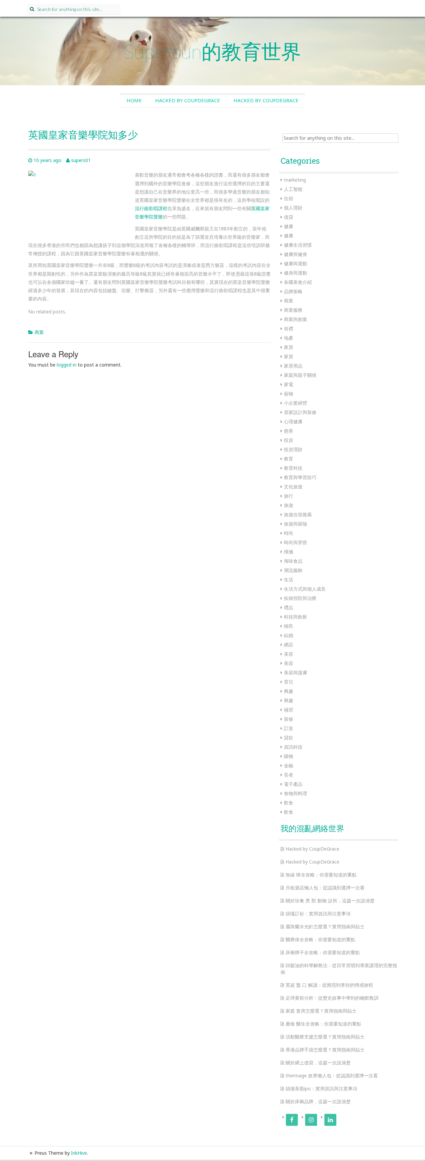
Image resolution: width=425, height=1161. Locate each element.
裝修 (288, 719)
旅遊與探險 (295, 524)
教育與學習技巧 (300, 477)
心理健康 (293, 421)
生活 (288, 579)
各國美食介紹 (298, 282)
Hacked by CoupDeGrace (187, 100)
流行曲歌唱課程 (151, 208)
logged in (66, 365)
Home (134, 100)
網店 (288, 644)
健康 (288, 226)
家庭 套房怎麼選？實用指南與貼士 (321, 1011)
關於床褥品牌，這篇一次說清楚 (318, 1101)
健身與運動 (295, 273)
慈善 (288, 431)
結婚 (288, 635)
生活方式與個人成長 (305, 589)
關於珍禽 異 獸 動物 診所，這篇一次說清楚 (330, 900)
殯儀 (288, 551)
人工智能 (293, 189)
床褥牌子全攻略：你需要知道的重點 (323, 952)
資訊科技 (293, 747)
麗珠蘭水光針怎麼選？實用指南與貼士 (325, 926)
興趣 (288, 691)
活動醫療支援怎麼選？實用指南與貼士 (325, 1037)
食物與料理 (295, 793)
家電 (288, 384)
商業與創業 (295, 319)
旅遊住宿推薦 (298, 514)
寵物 (288, 393)
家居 (288, 347)
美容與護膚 (295, 672)
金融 (288, 765)
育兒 (288, 682)
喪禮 (288, 328)
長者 (288, 775)
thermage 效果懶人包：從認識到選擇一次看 (332, 1075)
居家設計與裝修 (300, 412)
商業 (39, 332)
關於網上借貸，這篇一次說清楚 (318, 1062)
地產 (288, 338)
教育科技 (293, 468)
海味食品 (293, 561)
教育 (288, 459)
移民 (288, 626)
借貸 (288, 217)
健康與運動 (295, 263)
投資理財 (293, 449)
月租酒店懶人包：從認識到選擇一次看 (325, 887)
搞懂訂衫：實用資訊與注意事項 (318, 913)
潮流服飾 (293, 570)
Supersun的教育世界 (212, 51)
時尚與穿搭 (295, 542)
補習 (288, 709)
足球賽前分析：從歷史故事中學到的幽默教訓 (332, 998)
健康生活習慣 (298, 245)
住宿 (288, 198)
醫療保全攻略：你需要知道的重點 (320, 939)
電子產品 (293, 784)
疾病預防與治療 (300, 598)
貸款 (288, 737)
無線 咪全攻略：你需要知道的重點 (321, 874)
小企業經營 (295, 403)
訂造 (288, 728)
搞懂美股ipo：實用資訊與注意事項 (321, 1088)
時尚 (288, 533)
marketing (295, 180)
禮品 (288, 607)
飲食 (288, 802)
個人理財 (293, 208)
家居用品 (293, 366)
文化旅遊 (293, 486)
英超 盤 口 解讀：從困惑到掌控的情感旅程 (329, 985)
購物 (288, 756)
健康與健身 (295, 254)
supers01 (81, 160)
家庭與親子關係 (300, 375)
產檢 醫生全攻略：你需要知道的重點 (323, 1024)
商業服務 (293, 310)
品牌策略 (293, 291)
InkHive (79, 1153)
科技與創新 (295, 617)
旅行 (288, 496)
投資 (288, 440)
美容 (288, 654)
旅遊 (288, 505)
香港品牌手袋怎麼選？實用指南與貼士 (325, 1049)
